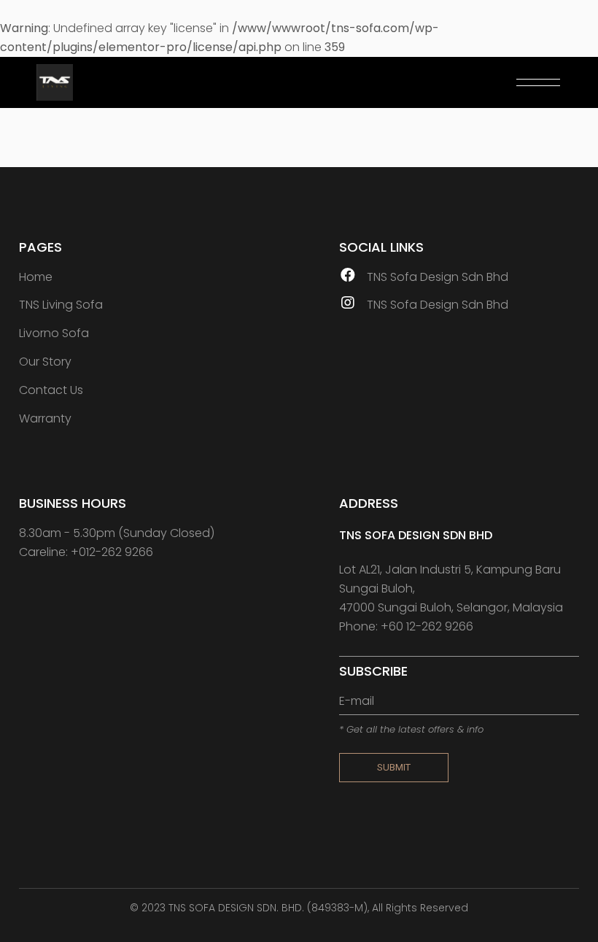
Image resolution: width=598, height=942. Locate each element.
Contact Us (51, 390)
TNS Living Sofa (61, 304)
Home (36, 277)
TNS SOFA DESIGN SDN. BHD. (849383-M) (268, 907)
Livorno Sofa (54, 333)
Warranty (45, 418)
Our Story (45, 361)
